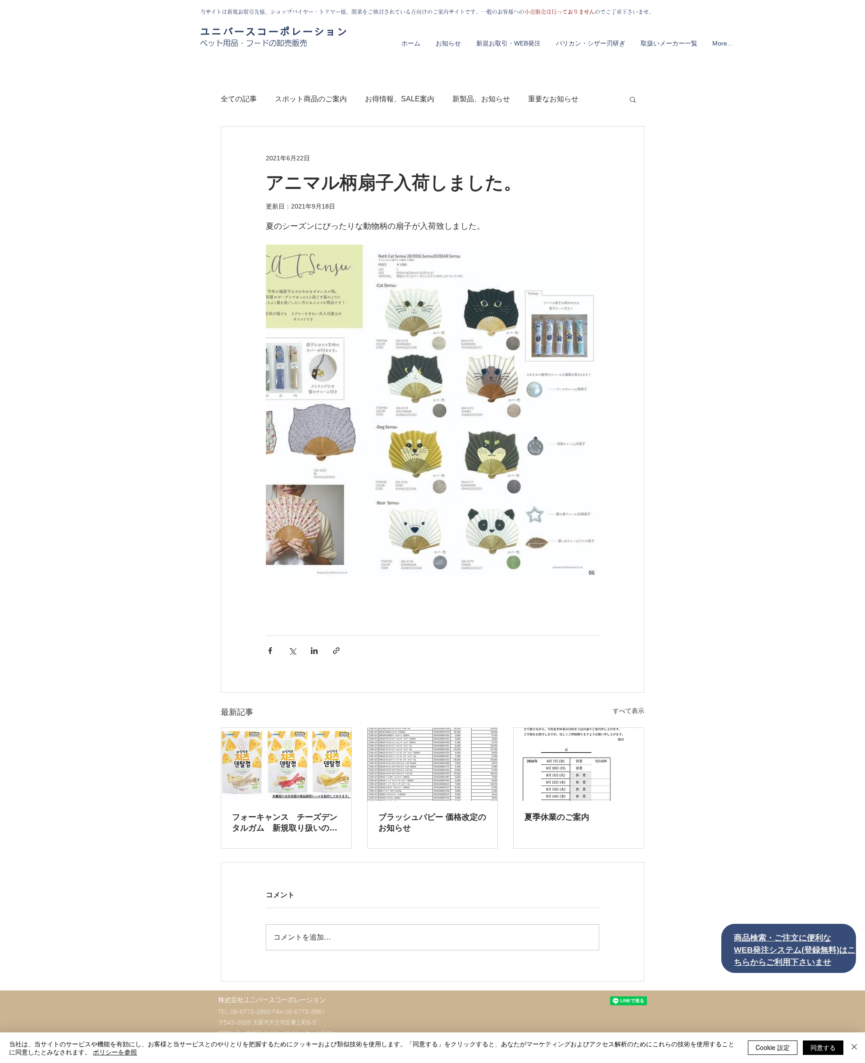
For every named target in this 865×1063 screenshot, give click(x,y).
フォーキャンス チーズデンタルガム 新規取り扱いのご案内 (284, 823)
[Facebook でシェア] (270, 650)
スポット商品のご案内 (311, 99)
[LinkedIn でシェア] (314, 650)
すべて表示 (628, 710)
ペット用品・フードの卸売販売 (253, 43)
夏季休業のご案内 (556, 817)
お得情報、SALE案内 (399, 99)
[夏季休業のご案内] (579, 764)
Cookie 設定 (773, 1047)
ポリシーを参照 (115, 1051)
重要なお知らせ (553, 99)
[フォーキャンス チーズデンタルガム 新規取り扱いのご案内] (286, 764)
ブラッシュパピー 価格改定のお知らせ (432, 822)
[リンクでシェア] (336, 650)
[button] (632, 99)
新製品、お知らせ (481, 99)
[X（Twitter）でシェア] (292, 650)
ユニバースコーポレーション (274, 31)
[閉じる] (854, 1048)
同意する (823, 1047)
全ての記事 (239, 99)
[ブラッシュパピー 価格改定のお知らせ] (433, 764)
